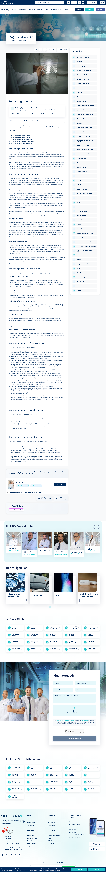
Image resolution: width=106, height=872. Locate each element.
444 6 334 (8, 838)
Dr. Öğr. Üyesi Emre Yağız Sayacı (60, 548)
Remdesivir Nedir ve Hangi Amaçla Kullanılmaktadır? (41, 595)
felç (58, 450)
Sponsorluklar (51, 843)
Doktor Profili (60, 484)
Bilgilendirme (85, 720)
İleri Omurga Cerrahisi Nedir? (19, 133)
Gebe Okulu (51, 841)
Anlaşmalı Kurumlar (32, 828)
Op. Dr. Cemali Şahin (45, 552)
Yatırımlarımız (51, 825)
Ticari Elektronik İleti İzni (74, 837)
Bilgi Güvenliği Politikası (74, 824)
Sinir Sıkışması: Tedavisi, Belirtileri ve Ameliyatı (64, 595)
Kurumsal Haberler (32, 843)
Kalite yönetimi (51, 838)
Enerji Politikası (51, 846)
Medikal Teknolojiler (32, 838)
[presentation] (94, 527)
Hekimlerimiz (30, 830)
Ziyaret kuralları (52, 833)
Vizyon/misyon (51, 822)
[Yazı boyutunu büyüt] (40, 50)
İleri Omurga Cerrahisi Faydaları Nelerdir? (22, 141)
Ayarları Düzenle (79, 869)
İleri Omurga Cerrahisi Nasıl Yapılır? (20, 137)
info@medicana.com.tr (12, 843)
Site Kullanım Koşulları (74, 822)
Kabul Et (97, 869)
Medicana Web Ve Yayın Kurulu (76, 835)
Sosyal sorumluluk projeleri (54, 835)
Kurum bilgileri (51, 830)
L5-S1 (10, 595)
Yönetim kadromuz (53, 828)
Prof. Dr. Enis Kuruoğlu (76, 552)
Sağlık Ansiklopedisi (21, 40)
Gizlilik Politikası (72, 832)
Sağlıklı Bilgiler (30, 835)
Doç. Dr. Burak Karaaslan (27, 552)
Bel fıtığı (13, 290)
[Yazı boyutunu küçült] (45, 50)
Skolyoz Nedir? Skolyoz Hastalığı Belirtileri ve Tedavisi (87, 595)
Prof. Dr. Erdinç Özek (92, 552)
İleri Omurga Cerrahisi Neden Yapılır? (21, 135)
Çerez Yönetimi (72, 840)
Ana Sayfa (12, 40)
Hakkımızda (30, 820)
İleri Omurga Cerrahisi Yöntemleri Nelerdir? (23, 139)
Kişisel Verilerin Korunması (75, 827)
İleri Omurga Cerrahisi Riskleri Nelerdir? (21, 143)
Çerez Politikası (56, 870)
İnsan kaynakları (52, 820)
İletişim (29, 846)
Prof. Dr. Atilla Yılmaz (13, 550)
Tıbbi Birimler (30, 825)
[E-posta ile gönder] (36, 50)
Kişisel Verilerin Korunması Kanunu (66, 720)
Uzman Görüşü (31, 841)
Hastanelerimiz (31, 822)
